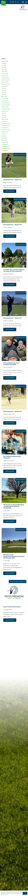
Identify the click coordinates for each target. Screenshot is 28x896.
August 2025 (5, 86)
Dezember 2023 (6, 123)
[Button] (10, 2)
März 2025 (4, 96)
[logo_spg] (23, 7)
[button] (23, 2)
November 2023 (6, 125)
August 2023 (5, 131)
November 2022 (6, 148)
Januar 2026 (5, 75)
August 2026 (5, 61)
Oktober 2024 (5, 106)
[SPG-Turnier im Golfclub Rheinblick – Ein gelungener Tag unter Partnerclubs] (14, 501)
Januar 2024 (5, 121)
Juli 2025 (4, 88)
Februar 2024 (5, 119)
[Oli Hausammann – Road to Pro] (14, 173)
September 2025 (6, 84)
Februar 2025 (5, 98)
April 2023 (4, 138)
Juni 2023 (4, 133)
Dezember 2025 (6, 77)
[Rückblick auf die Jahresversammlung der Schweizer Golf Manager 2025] (14, 552)
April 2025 (4, 94)
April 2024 (4, 117)
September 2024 (6, 109)
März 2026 (4, 71)
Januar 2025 (5, 100)
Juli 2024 (4, 113)
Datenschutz (5, 894)
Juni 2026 (4, 65)
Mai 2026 (4, 67)
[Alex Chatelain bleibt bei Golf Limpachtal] (14, 452)
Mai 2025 (4, 92)
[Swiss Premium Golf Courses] (14, 602)
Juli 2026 (4, 63)
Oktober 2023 (5, 127)
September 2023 (6, 129)
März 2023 (4, 140)
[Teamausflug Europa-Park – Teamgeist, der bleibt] (14, 358)
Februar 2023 (5, 142)
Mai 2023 (4, 136)
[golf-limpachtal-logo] (3, 3)
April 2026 (4, 69)
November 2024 (6, 104)
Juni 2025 (4, 90)
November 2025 (6, 80)
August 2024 (5, 111)
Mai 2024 (4, 115)
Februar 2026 (5, 73)
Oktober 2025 (5, 82)
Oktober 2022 (5, 150)
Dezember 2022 (6, 146)
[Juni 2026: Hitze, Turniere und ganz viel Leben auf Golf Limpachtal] (14, 265)
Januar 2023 (5, 144)
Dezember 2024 (6, 102)
